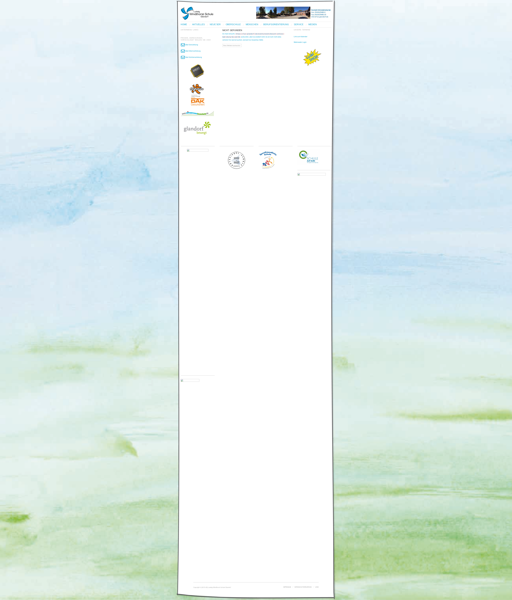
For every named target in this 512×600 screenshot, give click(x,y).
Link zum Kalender (300, 36)
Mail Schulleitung (191, 44)
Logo (317, 587)
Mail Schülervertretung (193, 57)
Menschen (252, 24)
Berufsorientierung (276, 24)
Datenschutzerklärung (303, 587)
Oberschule (233, 24)
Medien (312, 24)
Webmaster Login (300, 42)
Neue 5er (215, 24)
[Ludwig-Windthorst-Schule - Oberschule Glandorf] (207, 13)
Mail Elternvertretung (193, 51)
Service (298, 24)
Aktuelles (198, 24)
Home (184, 24)
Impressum (287, 587)
